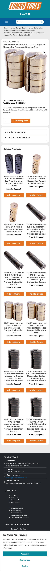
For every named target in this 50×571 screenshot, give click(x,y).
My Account (15, 502)
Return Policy (16, 511)
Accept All (25, 554)
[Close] (47, 533)
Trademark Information (20, 517)
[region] (25, 551)
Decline (25, 566)
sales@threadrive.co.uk (16, 477)
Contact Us (15, 500)
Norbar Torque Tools (18, 28)
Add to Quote (20, 120)
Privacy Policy (16, 513)
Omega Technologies (19, 529)
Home (6, 28)
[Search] (41, 22)
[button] (7, 22)
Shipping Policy (17, 508)
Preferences (25, 560)
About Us (14, 498)
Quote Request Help (19, 515)
